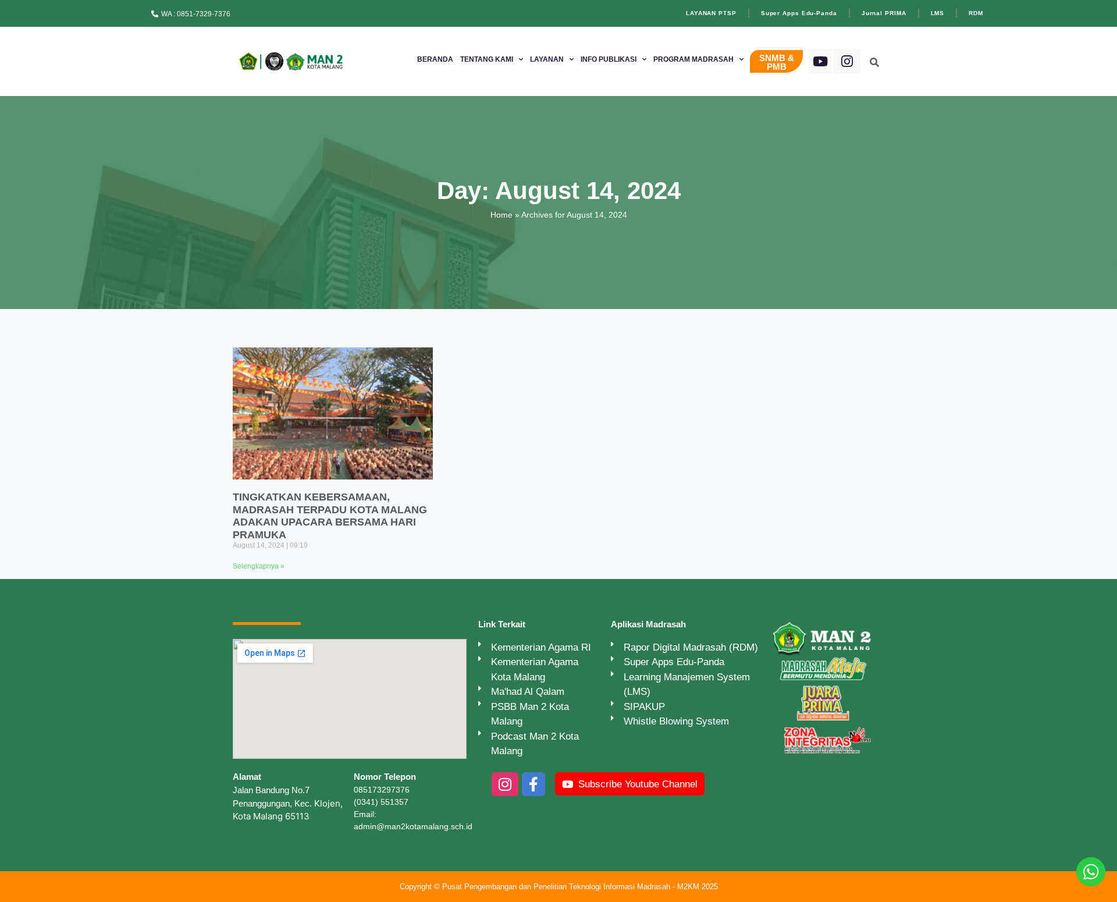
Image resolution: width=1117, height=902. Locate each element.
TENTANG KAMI (486, 59)
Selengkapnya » (258, 566)
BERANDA (435, 59)
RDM (976, 13)
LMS (938, 13)
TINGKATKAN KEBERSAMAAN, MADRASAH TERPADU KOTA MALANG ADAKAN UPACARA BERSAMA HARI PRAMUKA (330, 516)
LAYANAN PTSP (711, 13)
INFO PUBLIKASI (608, 59)
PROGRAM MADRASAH (693, 59)
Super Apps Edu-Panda (799, 13)
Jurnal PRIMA (884, 13)
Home (501, 214)
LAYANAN (547, 59)
